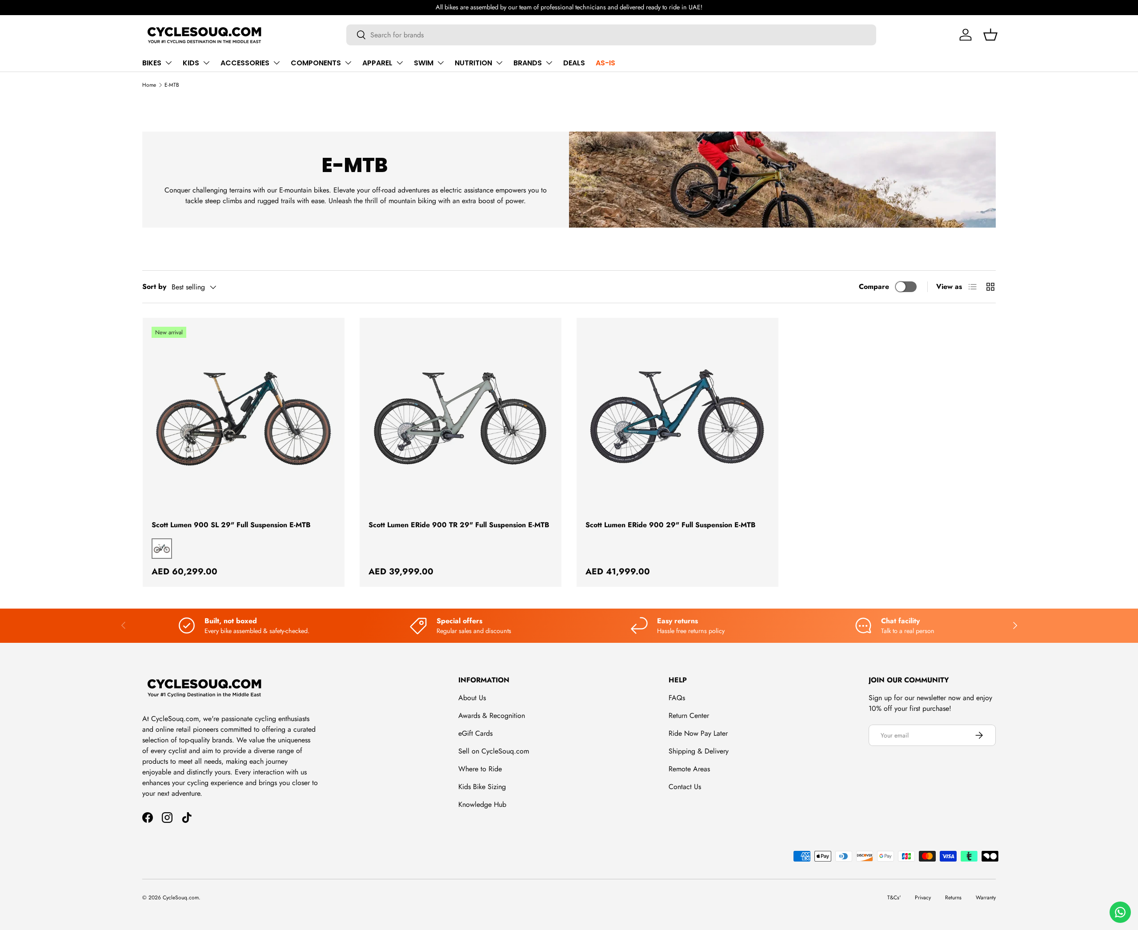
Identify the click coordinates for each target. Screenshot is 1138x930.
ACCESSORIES (244, 63)
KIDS (191, 63)
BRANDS (527, 63)
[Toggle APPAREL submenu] (399, 62)
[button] (990, 34)
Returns (953, 898)
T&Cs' (894, 898)
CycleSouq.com (181, 898)
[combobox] (611, 34)
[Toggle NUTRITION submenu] (499, 62)
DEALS (574, 63)
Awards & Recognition (491, 715)
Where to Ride (480, 769)
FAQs (677, 698)
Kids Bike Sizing (482, 787)
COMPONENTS (316, 63)
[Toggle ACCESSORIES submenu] (276, 62)
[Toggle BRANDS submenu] (549, 62)
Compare (874, 286)
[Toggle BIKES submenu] (168, 62)
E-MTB (171, 85)
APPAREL (377, 63)
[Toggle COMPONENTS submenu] (348, 62)
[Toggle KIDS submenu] (206, 62)
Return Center (689, 715)
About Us (472, 698)
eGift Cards (475, 733)
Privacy (923, 898)
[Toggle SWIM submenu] (440, 62)
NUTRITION (473, 63)
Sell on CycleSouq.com (493, 751)
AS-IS (605, 63)
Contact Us (685, 787)
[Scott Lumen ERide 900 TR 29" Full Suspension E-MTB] (461, 419)
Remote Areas (689, 769)
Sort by (154, 286)
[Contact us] (1120, 912)
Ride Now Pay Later (698, 733)
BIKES (151, 63)
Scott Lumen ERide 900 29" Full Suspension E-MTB (670, 525)
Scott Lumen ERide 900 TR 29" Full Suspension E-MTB (459, 525)
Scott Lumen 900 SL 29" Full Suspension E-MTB (231, 525)
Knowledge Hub (482, 804)
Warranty (986, 898)
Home (149, 85)
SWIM (423, 63)
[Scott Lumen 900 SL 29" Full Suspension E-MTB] (244, 419)
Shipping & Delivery (699, 751)
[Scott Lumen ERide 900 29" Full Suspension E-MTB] (677, 419)
